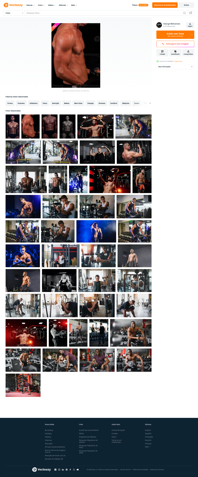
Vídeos (50, 5)
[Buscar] (184, 13)
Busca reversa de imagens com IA (55, 451)
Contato (115, 433)
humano (21, 103)
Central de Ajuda (118, 430)
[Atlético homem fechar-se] (30, 126)
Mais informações (164, 67)
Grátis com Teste (175, 34)
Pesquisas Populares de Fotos (88, 446)
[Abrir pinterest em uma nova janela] (67, 469)
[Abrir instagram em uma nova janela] (59, 469)
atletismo (34, 103)
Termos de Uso (125, 469)
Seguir (190, 26)
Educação (48, 443)
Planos (135, 5)
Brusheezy (49, 430)
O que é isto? (178, 61)
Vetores (29, 5)
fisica (45, 103)
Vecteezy (48, 433)
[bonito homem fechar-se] (13, 126)
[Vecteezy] (13, 5)
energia (90, 103)
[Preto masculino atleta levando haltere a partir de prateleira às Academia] (134, 206)
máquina (125, 103)
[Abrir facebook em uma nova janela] (55, 469)
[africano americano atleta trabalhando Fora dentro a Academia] (78, 333)
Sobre (114, 437)
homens (102, 103)
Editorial (62, 5)
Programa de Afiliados (87, 437)
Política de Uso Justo (157, 469)
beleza (66, 103)
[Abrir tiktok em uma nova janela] (70, 469)
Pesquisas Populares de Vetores (88, 441)
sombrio (113, 103)
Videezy (48, 437)
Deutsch (148, 440)
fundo (136, 103)
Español (148, 433)
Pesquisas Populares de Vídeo (88, 452)
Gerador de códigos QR (54, 459)
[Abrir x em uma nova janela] (74, 469)
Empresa (48, 440)
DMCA (81, 433)
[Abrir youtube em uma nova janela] (78, 469)
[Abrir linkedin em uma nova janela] (63, 469)
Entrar (186, 5)
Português (149, 437)
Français (148, 443)
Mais (73, 5)
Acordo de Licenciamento (89, 430)
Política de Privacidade (140, 469)
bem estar (78, 103)
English (148, 430)
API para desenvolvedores (55, 447)
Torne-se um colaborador (116, 441)
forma (10, 103)
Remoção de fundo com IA (55, 455)
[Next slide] (148, 103)
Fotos (40, 5)
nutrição (55, 103)
